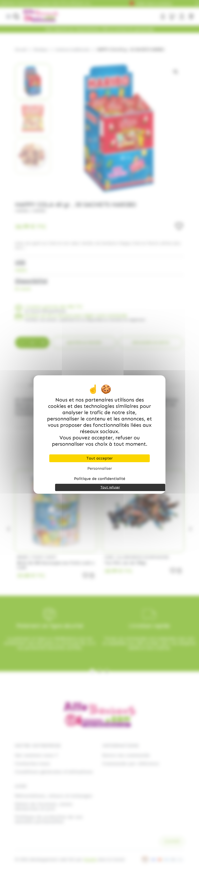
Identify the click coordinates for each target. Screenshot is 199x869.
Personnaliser (99, 468)
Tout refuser (110, 487)
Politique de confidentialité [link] (99, 478)
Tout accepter (99, 458)
